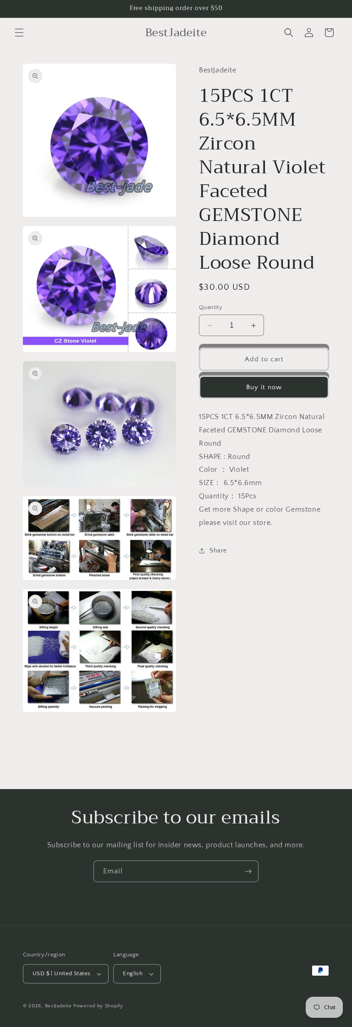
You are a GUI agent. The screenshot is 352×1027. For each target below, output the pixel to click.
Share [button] (218, 550)
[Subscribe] (248, 871)
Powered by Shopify (98, 1006)
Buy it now (264, 387)
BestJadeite (58, 1006)
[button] (19, 32)
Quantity (210, 307)
